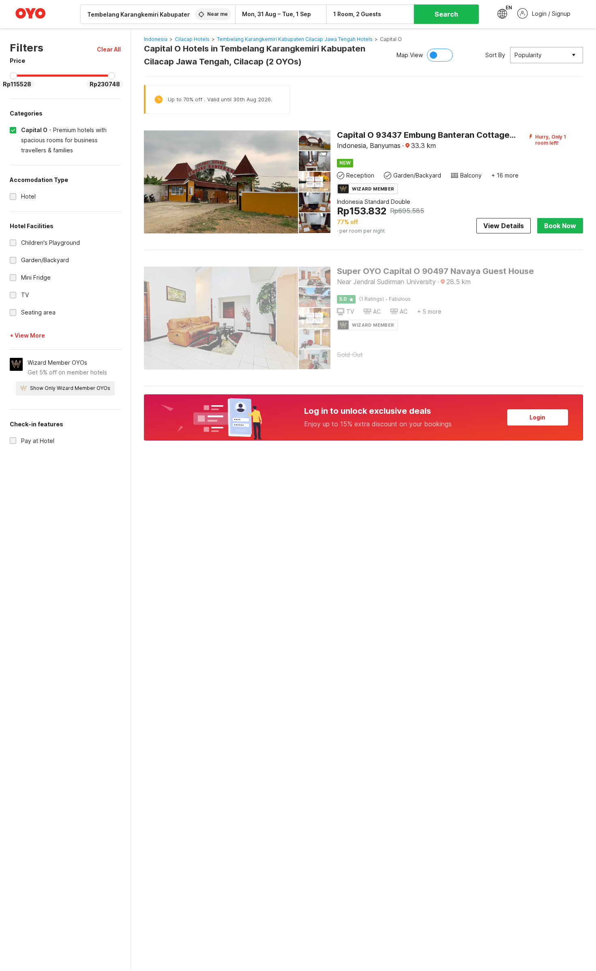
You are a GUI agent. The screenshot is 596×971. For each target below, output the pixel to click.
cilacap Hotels (192, 39)
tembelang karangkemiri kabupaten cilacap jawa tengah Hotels (295, 39)
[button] (109, 49)
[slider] (13, 75)
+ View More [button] (27, 335)
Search (446, 14)
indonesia (155, 39)
